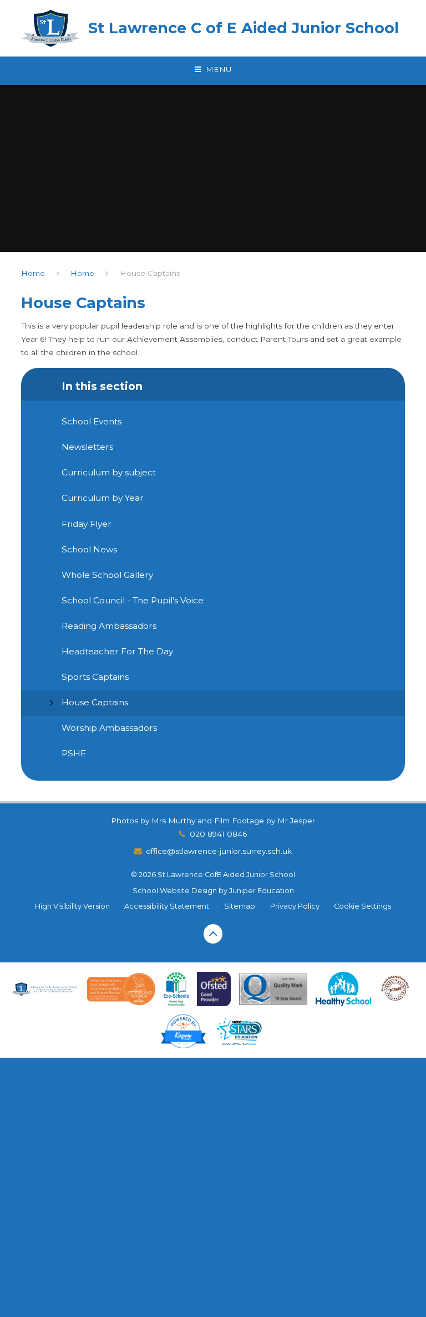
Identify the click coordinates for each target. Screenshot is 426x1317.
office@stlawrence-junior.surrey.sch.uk (219, 851)
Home (33, 273)
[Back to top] (213, 934)
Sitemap (239, 906)
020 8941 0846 (218, 833)
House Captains (150, 273)
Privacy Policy (295, 906)
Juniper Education (261, 890)
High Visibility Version (72, 906)
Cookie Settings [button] (362, 906)
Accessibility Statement (166, 906)
